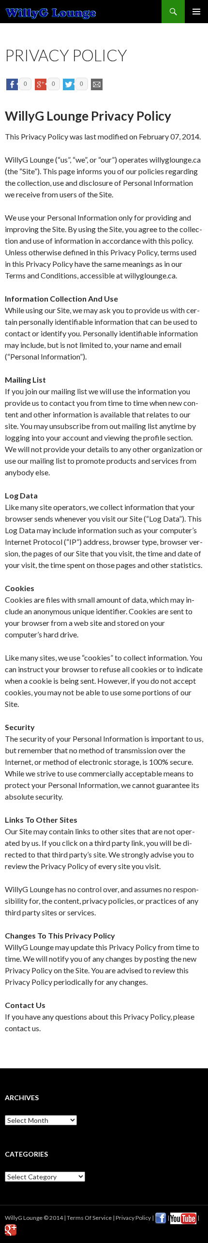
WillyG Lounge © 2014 (34, 1217)
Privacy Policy (133, 1217)
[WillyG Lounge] (51, 11)
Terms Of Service (89, 1217)
